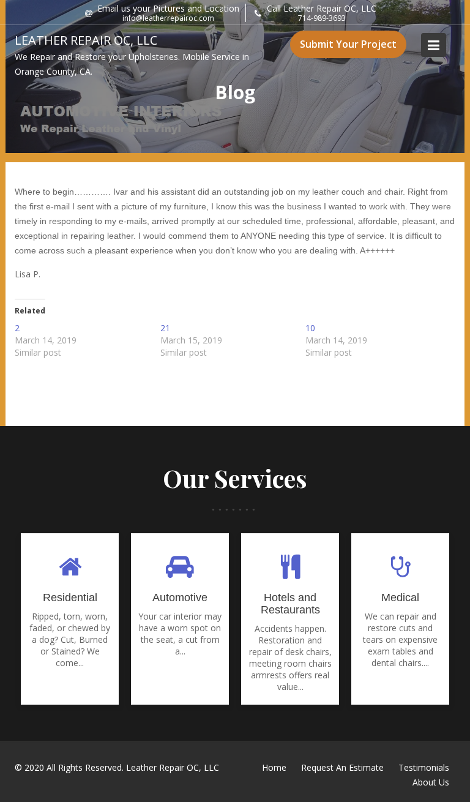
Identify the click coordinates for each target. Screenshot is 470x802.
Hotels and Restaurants (290, 603)
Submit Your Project (348, 44)
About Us (430, 782)
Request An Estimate (342, 767)
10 (310, 328)
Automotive (179, 597)
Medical (400, 597)
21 (165, 328)
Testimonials (423, 767)
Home (274, 767)
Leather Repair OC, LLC (86, 40)
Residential (70, 597)
